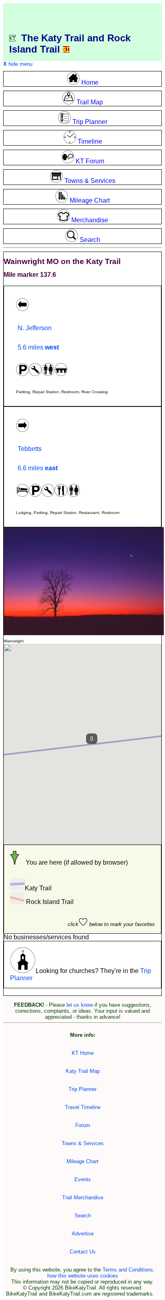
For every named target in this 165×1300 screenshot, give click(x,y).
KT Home (83, 1053)
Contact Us (83, 1252)
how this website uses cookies (82, 1276)
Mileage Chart (82, 1161)
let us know (79, 1005)
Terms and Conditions (128, 1270)
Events (82, 1179)
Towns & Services (83, 1143)
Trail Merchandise (82, 1197)
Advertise (83, 1234)
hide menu (17, 64)
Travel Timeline (83, 1107)
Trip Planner (82, 1089)
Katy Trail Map (83, 1071)
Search (82, 1216)
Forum (82, 1125)
